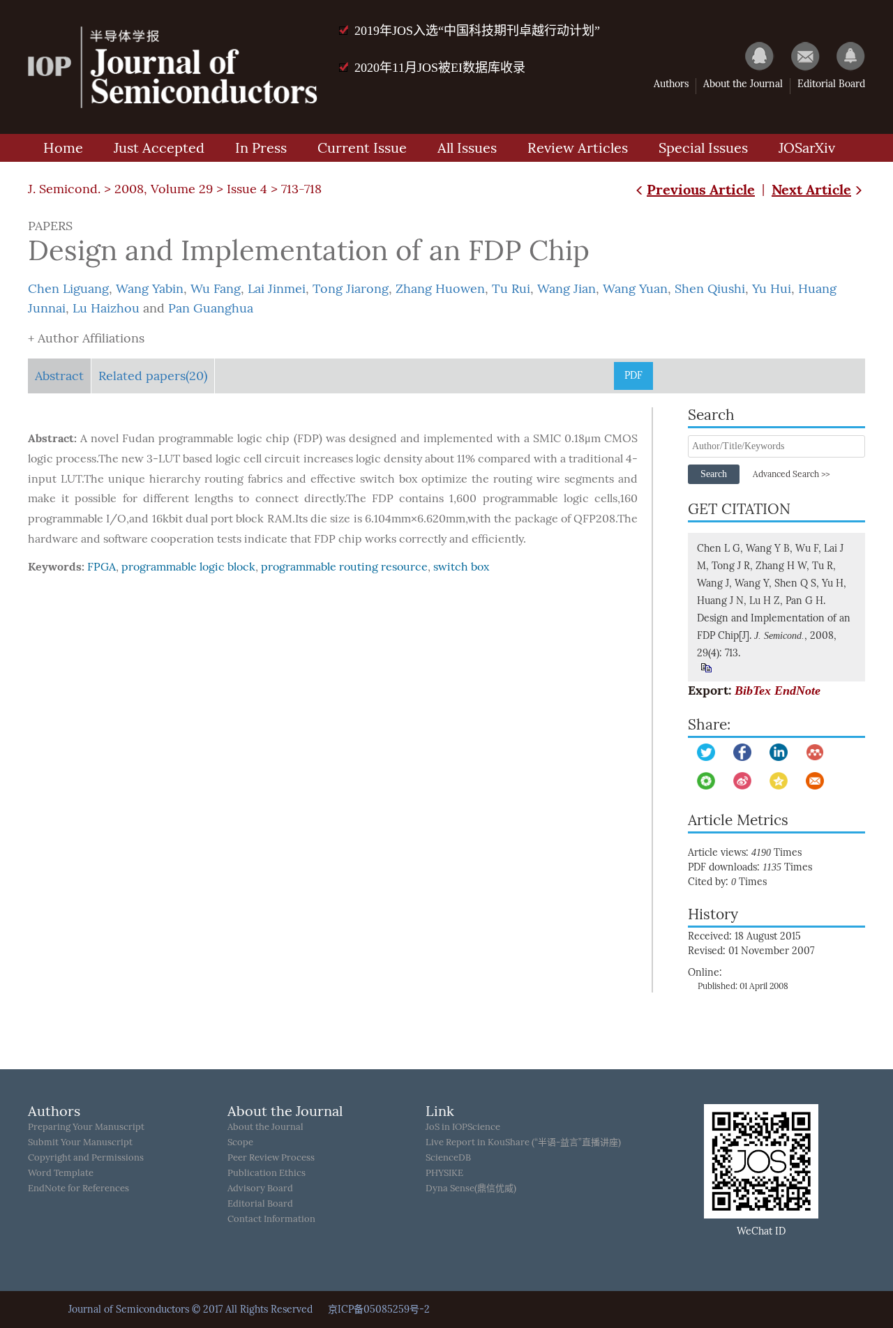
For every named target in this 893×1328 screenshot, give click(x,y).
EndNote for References (78, 1188)
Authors (671, 84)
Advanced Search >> (791, 474)
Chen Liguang (68, 288)
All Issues (467, 147)
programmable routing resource (344, 566)
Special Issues (703, 147)
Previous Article (701, 189)
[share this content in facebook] (742, 752)
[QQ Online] (752, 56)
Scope (240, 1142)
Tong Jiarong (351, 288)
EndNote (797, 690)
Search (713, 474)
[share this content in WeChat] (706, 781)
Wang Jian (566, 288)
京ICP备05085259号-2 (379, 1309)
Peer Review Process (271, 1157)
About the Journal (743, 84)
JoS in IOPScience (463, 1127)
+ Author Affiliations (86, 338)
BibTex (753, 690)
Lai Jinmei (277, 288)
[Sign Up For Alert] (844, 56)
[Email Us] (798, 56)
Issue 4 (247, 189)
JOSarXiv (807, 147)
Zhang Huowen (440, 288)
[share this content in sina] (742, 781)
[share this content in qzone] (778, 781)
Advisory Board (260, 1188)
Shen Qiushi (710, 288)
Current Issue (362, 147)
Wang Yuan (635, 288)
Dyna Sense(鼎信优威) (471, 1188)
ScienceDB (448, 1157)
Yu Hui (771, 288)
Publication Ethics (266, 1173)
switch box (461, 566)
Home (63, 147)
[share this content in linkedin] (778, 752)
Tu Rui (511, 288)
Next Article (811, 189)
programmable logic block (188, 566)
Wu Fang (215, 288)
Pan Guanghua (210, 308)
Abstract (59, 376)
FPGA (101, 566)
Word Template (60, 1173)
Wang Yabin (149, 288)
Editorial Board (831, 84)
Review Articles (577, 147)
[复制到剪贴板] (705, 668)
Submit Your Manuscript (80, 1142)
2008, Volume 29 (163, 189)
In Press (261, 147)
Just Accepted (159, 147)
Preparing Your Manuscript (86, 1127)
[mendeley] (815, 752)
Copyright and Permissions (86, 1157)
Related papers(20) (152, 376)
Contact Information (271, 1219)
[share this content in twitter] (706, 752)
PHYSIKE (444, 1173)
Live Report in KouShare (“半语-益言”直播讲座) (523, 1142)
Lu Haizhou (106, 308)
